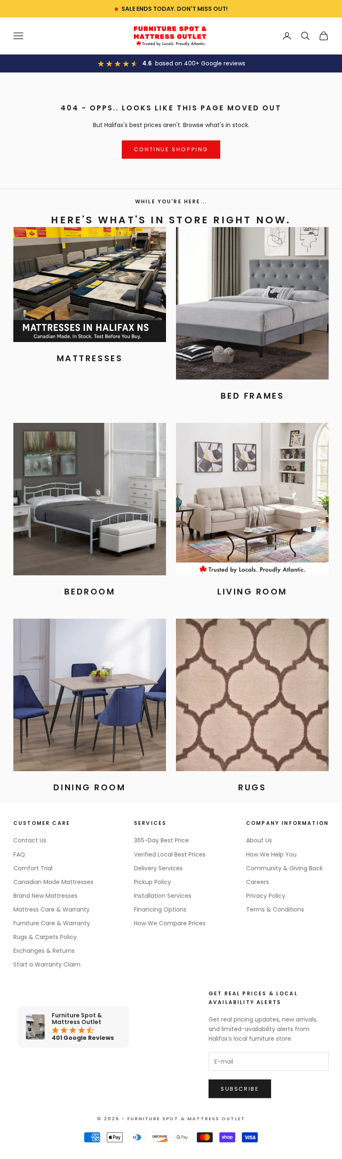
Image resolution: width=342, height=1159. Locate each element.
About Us (259, 840)
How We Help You (271, 854)
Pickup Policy (152, 882)
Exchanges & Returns (44, 951)
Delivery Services (158, 868)
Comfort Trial (33, 868)
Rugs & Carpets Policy (45, 937)
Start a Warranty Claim (46, 964)
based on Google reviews (200, 63)
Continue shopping (171, 149)
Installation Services (162, 896)
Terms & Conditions (275, 909)
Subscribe (240, 1089)
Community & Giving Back (284, 868)
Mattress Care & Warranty (51, 909)
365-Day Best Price (161, 840)
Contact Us (29, 840)
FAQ (19, 854)
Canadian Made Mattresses (53, 882)
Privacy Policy (265, 896)
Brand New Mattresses (45, 896)
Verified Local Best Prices (170, 854)
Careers (257, 882)
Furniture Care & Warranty (51, 923)
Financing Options (160, 909)
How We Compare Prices (170, 923)
